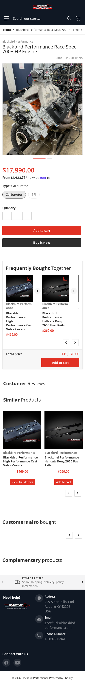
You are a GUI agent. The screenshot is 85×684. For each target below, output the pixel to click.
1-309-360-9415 (56, 639)
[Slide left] (5, 109)
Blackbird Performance (35, 678)
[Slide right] (80, 109)
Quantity (9, 208)
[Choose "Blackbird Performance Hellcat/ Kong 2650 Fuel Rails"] (65, 279)
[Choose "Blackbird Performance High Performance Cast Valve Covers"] (29, 279)
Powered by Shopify (61, 678)
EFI (34, 194)
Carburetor (14, 194)
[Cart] (78, 18)
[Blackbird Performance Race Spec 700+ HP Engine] (39, 158)
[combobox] (42, 18)
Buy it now (41, 242)
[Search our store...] (69, 18)
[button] (6, 18)
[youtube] (17, 663)
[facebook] (6, 663)
